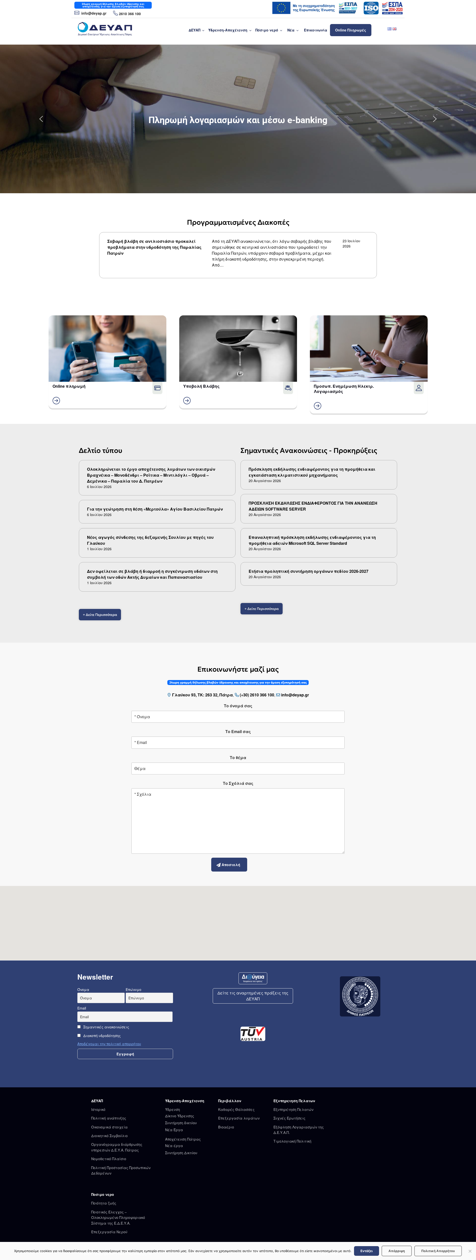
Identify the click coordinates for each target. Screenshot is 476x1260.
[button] (41, 119)
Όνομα (83, 989)
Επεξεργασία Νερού (109, 1231)
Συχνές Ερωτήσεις (289, 1118)
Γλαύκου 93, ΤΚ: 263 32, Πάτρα (202, 695)
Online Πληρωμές (350, 29)
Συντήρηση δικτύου (181, 1122)
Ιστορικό (98, 1109)
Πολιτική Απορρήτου (438, 1251)
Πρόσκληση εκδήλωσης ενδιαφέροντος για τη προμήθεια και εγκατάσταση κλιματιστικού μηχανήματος (312, 472)
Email (81, 1008)
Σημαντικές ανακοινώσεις (105, 1026)
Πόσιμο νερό (266, 29)
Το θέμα (238, 757)
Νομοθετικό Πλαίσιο (108, 1158)
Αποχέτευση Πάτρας (183, 1139)
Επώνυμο (133, 989)
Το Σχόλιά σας (238, 783)
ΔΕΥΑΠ (194, 29)
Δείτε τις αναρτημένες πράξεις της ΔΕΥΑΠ (252, 996)
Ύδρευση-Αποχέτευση (227, 29)
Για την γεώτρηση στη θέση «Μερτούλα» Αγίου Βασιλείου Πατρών (155, 509)
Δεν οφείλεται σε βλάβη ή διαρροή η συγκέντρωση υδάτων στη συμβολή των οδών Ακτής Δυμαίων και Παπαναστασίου (152, 574)
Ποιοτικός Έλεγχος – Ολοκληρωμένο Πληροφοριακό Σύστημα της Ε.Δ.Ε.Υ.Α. (118, 1217)
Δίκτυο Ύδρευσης (179, 1115)
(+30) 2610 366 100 (257, 695)
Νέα (291, 29)
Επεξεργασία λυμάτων (239, 1118)
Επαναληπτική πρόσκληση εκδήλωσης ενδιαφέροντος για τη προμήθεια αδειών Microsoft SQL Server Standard (312, 540)
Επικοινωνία (315, 29)
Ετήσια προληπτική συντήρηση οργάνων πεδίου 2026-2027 (308, 571)
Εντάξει (366, 1251)
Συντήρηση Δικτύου (181, 1152)
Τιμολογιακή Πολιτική (292, 1141)
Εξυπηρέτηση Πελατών (293, 1109)
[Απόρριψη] (469, 1251)
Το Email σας (238, 731)
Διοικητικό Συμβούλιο (109, 1135)
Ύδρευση (172, 1109)
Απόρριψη (396, 1251)
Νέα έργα (174, 1145)
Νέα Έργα (174, 1129)
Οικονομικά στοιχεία (109, 1126)
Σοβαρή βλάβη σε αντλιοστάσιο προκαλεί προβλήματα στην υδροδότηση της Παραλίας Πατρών (154, 247)
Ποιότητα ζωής (103, 1203)
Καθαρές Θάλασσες (236, 1109)
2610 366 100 (130, 13)
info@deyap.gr (93, 13)
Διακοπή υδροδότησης (101, 1035)
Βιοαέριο (226, 1126)
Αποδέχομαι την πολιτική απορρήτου (109, 1043)
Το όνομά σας (238, 706)
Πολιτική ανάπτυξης (108, 1118)
